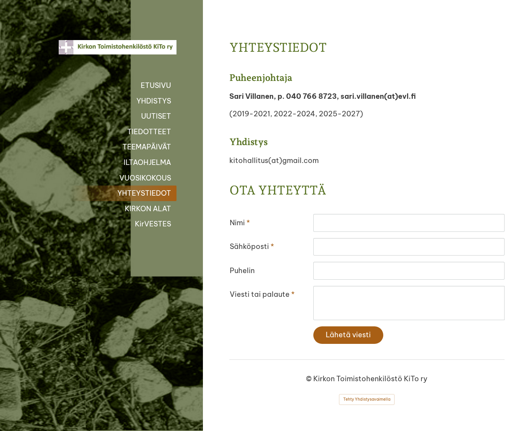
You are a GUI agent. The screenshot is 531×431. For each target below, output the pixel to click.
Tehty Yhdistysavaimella (366, 399)
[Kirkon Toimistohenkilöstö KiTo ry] (109, 47)
